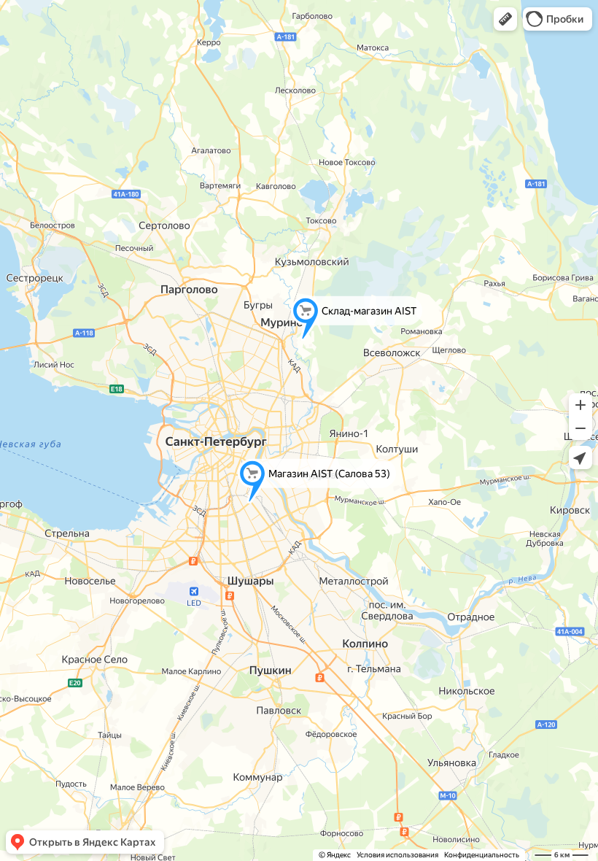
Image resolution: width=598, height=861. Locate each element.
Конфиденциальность (481, 855)
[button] (505, 19)
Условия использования (397, 855)
